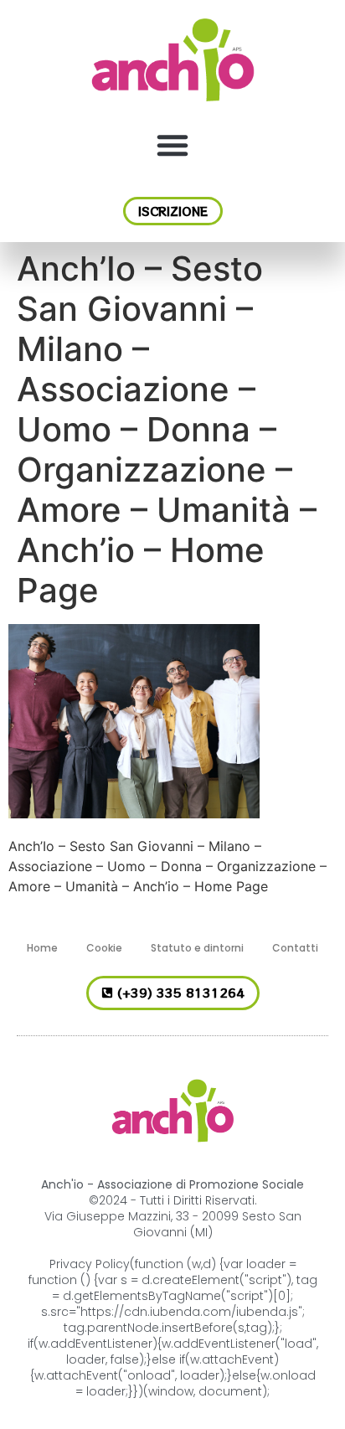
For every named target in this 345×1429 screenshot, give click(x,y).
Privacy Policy (89, 1264)
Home (42, 948)
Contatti (295, 948)
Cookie (104, 948)
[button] (172, 145)
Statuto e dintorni (197, 948)
